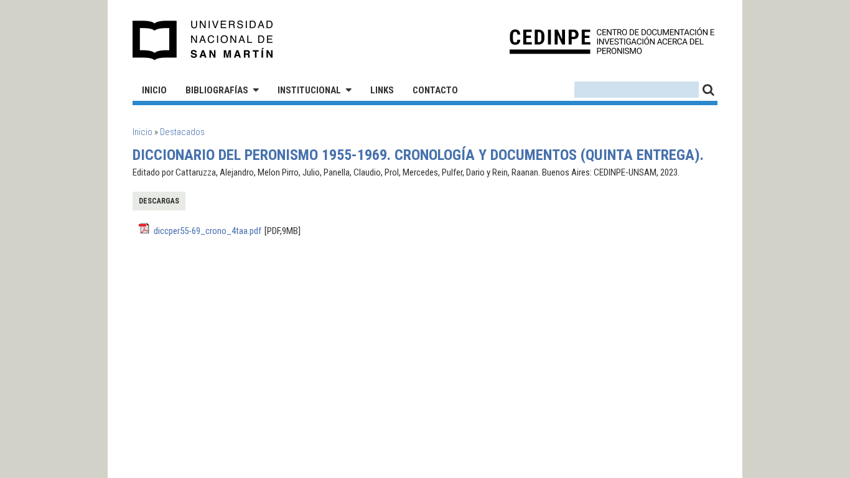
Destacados (182, 132)
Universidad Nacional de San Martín (203, 40)
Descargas (159, 201)
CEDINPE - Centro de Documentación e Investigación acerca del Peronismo (612, 40)
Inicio (154, 90)
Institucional (309, 90)
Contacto (435, 90)
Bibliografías (216, 90)
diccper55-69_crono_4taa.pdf (207, 231)
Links (382, 90)
